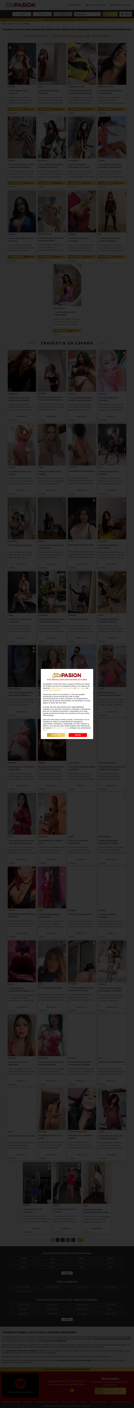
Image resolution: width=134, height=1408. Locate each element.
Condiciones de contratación (61, 688)
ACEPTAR (56, 735)
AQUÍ (45, 730)
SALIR (78, 735)
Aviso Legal (80, 688)
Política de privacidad (51, 690)
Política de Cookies (59, 728)
